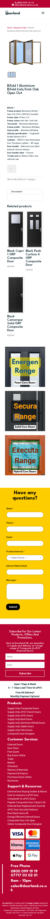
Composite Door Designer (21, 733)
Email (9, 537)
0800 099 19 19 (24, 871)
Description (16, 191)
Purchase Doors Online (19, 777)
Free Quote (13, 751)
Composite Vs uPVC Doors (21, 798)
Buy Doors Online (16, 755)
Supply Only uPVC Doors (20, 715)
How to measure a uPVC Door (23, 795)
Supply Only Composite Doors (23, 708)
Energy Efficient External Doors (23, 816)
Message (11, 580)
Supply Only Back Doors (19, 719)
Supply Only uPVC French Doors (24, 712)
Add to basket (30, 168)
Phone (10, 523)
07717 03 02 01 (24, 875)
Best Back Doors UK (17, 813)
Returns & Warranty (17, 769)
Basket (11, 762)
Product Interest (15, 551)
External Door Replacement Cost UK (26, 806)
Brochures (13, 780)
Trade (10, 759)
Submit (13, 607)
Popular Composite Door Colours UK (26, 802)
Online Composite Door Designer (24, 824)
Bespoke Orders (20, 28)
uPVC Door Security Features (22, 809)
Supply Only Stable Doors (20, 726)
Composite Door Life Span (21, 820)
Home (9, 28)
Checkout (12, 766)
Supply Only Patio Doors (20, 730)
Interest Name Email (16, 566)
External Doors (15, 744)
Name (10, 508)
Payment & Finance (17, 773)
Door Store (13, 748)
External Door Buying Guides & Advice (27, 791)
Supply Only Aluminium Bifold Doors (26, 722)
